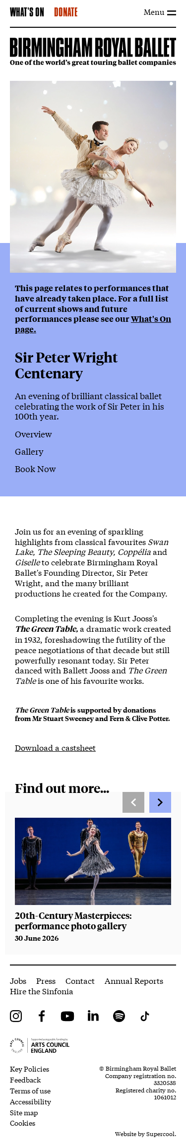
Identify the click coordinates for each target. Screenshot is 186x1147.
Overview (33, 433)
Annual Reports (134, 980)
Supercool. (161, 1133)
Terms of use (30, 1090)
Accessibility (30, 1101)
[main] (93, 496)
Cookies (22, 1123)
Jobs (18, 980)
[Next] (160, 802)
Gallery (29, 451)
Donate (65, 13)
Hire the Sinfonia (41, 990)
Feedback (25, 1080)
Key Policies (29, 1069)
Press (46, 980)
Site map (24, 1112)
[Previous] (133, 802)
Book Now (35, 468)
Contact (80, 980)
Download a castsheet (55, 747)
